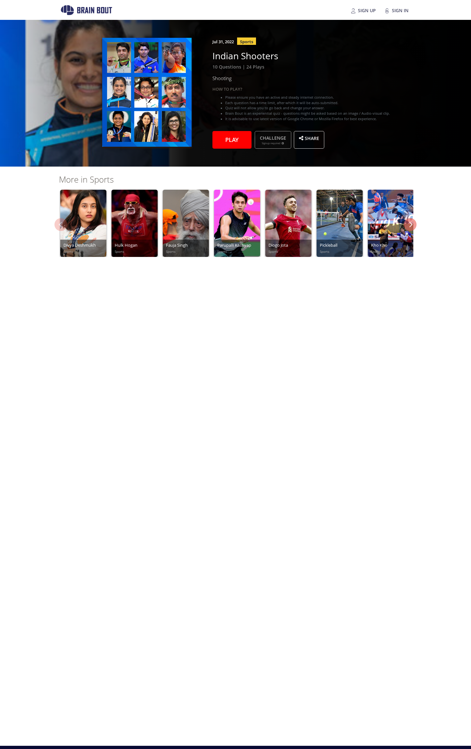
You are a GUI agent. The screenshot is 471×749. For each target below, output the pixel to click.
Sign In (400, 10)
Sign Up (366, 10)
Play (232, 139)
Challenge (273, 139)
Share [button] (311, 138)
